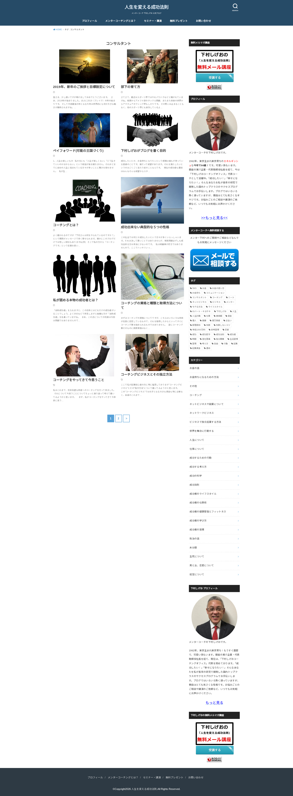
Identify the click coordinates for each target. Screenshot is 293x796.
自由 (216, 343)
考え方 (205, 343)
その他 (193, 386)
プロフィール (89, 21)
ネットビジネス (199, 302)
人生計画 (196, 316)
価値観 (219, 316)
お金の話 (194, 368)
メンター (230, 302)
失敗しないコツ (223, 325)
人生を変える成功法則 (147, 7)
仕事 (208, 316)
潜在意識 (206, 339)
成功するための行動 (200, 457)
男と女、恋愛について (202, 565)
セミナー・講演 (153, 21)
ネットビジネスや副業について (207, 404)
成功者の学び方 (198, 520)
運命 (208, 348)
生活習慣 (234, 339)
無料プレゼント (179, 21)
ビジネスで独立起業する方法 (205, 422)
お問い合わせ (203, 21)
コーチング (217, 297)
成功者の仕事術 (198, 502)
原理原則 (196, 325)
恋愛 (227, 330)
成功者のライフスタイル (203, 493)
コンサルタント (199, 297)
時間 (194, 339)
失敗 (208, 325)
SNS (194, 288)
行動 (226, 343)
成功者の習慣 (197, 529)
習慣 (194, 343)
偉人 (194, 320)
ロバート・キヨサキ (201, 311)
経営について (197, 574)
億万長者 (216, 320)
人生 (234, 311)
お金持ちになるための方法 (204, 377)
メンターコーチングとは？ (120, 21)
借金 (230, 316)
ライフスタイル (215, 307)
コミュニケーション (215, 293)
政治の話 (194, 538)
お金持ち (196, 293)
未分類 (193, 547)
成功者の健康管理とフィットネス (208, 511)
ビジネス (216, 302)
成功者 (233, 334)
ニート (231, 297)
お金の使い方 (218, 288)
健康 (204, 320)
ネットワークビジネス (202, 413)
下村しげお (221, 311)
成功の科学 (196, 475)
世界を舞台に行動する (202, 431)
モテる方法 (197, 307)
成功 (194, 334)
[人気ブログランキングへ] (214, 87)
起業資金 (196, 348)
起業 (235, 343)
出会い (229, 320)
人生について (197, 440)
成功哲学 (206, 334)
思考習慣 (215, 330)
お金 (204, 288)
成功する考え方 (198, 466)
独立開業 (220, 339)
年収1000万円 (198, 330)
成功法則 (220, 334)
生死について (197, 556)
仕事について (197, 449)
